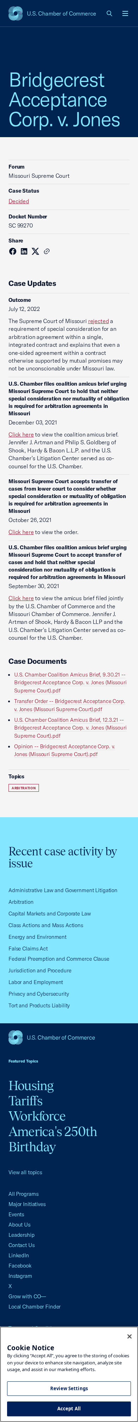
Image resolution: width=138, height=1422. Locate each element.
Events (16, 1214)
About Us (19, 1224)
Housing (31, 1085)
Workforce (36, 1115)
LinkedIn (18, 1255)
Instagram (20, 1275)
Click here (21, 434)
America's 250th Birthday (52, 1139)
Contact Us (21, 1245)
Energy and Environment (37, 937)
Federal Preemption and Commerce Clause (58, 958)
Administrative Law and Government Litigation (62, 890)
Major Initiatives (27, 1204)
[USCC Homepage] (69, 1037)
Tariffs (25, 1100)
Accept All (69, 1408)
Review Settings (69, 1388)
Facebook (19, 1265)
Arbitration (24, 788)
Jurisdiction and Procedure (39, 970)
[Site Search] (109, 13)
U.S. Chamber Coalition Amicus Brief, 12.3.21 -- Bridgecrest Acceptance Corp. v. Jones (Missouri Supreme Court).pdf (70, 727)
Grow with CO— (27, 1296)
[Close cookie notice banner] (129, 1336)
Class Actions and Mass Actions (45, 925)
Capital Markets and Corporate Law (49, 913)
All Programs (23, 1193)
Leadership (21, 1234)
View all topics (25, 1172)
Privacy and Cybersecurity (38, 993)
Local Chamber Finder (34, 1306)
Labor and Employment (35, 982)
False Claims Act (28, 948)
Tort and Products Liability (39, 1005)
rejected (98, 320)
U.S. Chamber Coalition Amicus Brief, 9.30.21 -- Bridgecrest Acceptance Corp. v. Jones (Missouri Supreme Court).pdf (70, 682)
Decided (18, 201)
